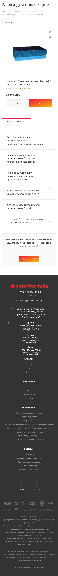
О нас (29, 387)
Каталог (29, 359)
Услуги (29, 368)
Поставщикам (29, 394)
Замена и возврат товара (29, 462)
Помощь (29, 449)
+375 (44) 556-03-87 (31, 350)
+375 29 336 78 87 (30, 337)
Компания (29, 381)
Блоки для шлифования (17, 122)
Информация (29, 407)
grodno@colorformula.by (31, 328)
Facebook (19, 483)
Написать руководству (29, 469)
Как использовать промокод (29, 458)
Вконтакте (12, 483)
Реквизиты (29, 398)
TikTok (46, 483)
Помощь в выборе (29, 466)
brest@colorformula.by (31, 352)
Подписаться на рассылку (29, 490)
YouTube (39, 483)
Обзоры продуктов (29, 417)
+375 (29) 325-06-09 (29, 292)
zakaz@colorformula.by (31, 300)
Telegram (32, 483)
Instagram (25, 483)
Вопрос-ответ (29, 420)
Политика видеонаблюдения (29, 436)
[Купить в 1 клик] (50, 42)
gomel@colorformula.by (30, 340)
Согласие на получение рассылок (29, 432)
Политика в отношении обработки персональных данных (29, 424)
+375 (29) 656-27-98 (31, 325)
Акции (29, 364)
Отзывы (29, 390)
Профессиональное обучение (29, 413)
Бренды (29, 372)
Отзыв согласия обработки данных (29, 439)
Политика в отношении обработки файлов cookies (29, 428)
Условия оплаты (29, 454)
